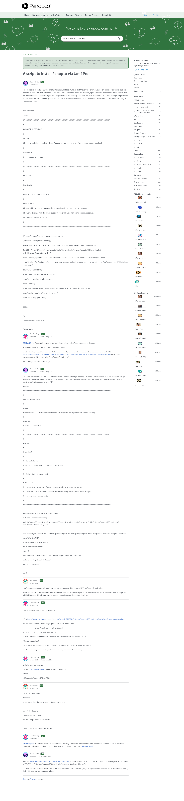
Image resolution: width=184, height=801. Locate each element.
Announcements (148, 107)
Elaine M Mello (140, 348)
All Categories (139, 100)
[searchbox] (92, 39)
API (147, 119)
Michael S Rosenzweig (140, 230)
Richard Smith (34, 82)
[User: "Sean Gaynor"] (25, 581)
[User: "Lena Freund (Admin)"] (140, 235)
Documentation (38, 15)
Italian (139, 147)
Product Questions (147, 179)
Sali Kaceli (138, 277)
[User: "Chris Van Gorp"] (25, 336)
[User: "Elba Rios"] (138, 361)
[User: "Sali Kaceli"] (138, 272)
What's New (147, 116)
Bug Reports (147, 123)
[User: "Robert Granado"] (140, 197)
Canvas (148, 161)
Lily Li (137, 286)
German (148, 144)
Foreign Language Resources (147, 137)
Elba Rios (138, 366)
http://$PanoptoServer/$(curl (40, 761)
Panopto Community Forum (147, 103)
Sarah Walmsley (140, 249)
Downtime (138, 126)
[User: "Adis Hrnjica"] (139, 380)
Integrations (147, 154)
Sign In (147, 15)
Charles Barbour (140, 310)
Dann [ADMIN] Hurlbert (140, 357)
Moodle (148, 168)
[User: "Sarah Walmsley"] (140, 244)
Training (78, 15)
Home (26, 15)
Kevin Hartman (140, 320)
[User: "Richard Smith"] (25, 83)
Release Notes (147, 182)
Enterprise (31, 321)
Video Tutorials (57, 15)
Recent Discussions (140, 81)
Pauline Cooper (140, 375)
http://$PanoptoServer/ (61, 761)
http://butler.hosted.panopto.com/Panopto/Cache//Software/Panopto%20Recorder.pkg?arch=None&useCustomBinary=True (67, 354)
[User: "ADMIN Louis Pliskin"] (140, 263)
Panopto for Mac (40, 321)
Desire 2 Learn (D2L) (148, 165)
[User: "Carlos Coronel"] (140, 333)
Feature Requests (92, 15)
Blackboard (148, 158)
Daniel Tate (139, 221)
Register (156, 15)
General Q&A (147, 151)
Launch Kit (106, 15)
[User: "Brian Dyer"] (138, 324)
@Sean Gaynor (28, 744)
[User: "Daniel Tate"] (139, 216)
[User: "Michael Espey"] (140, 253)
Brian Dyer (139, 329)
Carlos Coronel (140, 338)
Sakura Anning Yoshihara (140, 212)
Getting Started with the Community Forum (148, 111)
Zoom (148, 172)
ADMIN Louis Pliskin (140, 267)
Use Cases (147, 189)
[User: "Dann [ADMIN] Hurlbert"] (140, 352)
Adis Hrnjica (139, 385)
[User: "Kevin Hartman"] (140, 315)
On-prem (147, 175)
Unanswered (147, 91)
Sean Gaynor (34, 580)
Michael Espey (140, 258)
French (148, 140)
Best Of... (137, 88)
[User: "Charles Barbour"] (140, 306)
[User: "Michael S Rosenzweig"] (140, 225)
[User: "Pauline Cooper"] (140, 371)
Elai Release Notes (147, 186)
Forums (69, 15)
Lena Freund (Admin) (140, 239)
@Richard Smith (29, 343)
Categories (138, 78)
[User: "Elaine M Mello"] (140, 343)
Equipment (147, 130)
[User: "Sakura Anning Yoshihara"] (140, 207)
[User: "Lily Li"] (137, 281)
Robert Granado (140, 202)
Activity (136, 84)
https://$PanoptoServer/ (36, 669)
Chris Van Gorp (34, 334)
